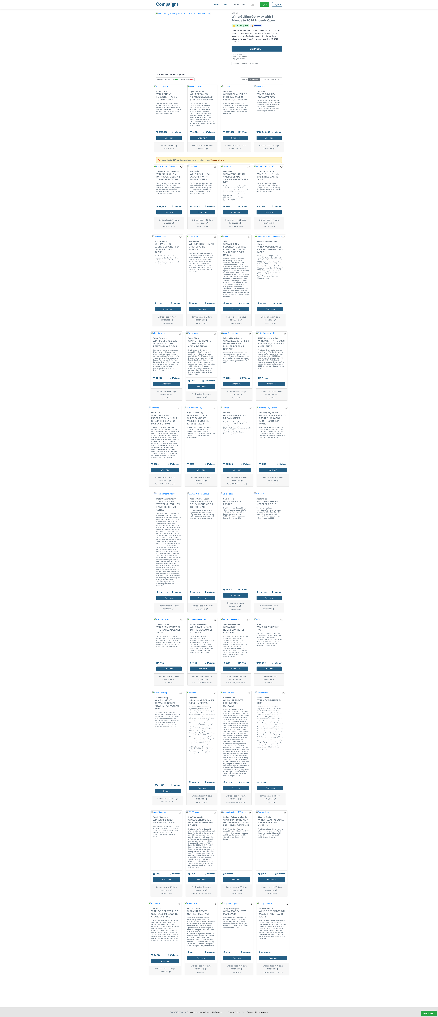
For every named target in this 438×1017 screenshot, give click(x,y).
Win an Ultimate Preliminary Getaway (233, 703)
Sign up (264, 4)
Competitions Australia (258, 1012)
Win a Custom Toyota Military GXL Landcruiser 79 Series (168, 505)
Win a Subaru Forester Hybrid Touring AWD (166, 97)
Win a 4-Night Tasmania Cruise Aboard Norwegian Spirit (167, 704)
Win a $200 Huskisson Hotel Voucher (233, 630)
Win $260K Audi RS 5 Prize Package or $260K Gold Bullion (235, 97)
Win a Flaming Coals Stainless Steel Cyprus (271, 823)
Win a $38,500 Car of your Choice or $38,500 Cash (201, 504)
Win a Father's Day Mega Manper (234, 417)
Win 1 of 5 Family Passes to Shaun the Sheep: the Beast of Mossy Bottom (164, 419)
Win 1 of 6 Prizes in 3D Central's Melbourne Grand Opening (164, 914)
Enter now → (257, 48)
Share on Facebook (240, 63)
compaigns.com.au (197, 1012)
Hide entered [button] (254, 79)
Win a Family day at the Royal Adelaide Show (168, 630)
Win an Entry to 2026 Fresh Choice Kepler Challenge (271, 344)
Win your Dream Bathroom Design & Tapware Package (168, 177)
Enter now (169, 138)
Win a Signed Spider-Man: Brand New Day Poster (201, 823)
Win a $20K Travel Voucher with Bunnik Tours (201, 177)
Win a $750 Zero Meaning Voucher (164, 821)
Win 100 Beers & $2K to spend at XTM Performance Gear (165, 344)
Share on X (254, 63)
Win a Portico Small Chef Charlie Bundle (202, 247)
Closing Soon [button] (186, 79)
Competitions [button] (220, 4)
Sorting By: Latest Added (270, 79)
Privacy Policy (234, 1012)
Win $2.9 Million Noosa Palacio (266, 95)
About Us (210, 1012)
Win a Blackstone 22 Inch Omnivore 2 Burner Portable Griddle (236, 345)
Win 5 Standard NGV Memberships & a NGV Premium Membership (236, 823)
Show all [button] (160, 79)
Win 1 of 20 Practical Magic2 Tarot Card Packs (272, 914)
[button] (277, 4)
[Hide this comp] (181, 620)
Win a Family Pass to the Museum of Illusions (201, 630)
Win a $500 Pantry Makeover (234, 912)
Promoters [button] (239, 4)
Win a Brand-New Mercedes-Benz (267, 503)
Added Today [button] (171, 79)
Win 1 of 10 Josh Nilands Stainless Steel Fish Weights (202, 97)
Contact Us (221, 1012)
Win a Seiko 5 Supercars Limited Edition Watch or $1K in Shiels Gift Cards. (234, 249)
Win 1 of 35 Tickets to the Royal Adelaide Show (199, 344)
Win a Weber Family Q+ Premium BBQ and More (270, 249)
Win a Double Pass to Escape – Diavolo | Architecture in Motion (272, 419)
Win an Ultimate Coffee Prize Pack (198, 912)
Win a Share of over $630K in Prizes (201, 701)
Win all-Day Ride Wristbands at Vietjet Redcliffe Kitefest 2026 (198, 419)
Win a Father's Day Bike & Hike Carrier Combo (268, 177)
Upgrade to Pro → (217, 160)
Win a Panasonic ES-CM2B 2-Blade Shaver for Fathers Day (235, 178)
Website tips (428, 1013)
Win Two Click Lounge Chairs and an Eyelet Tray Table (167, 248)
